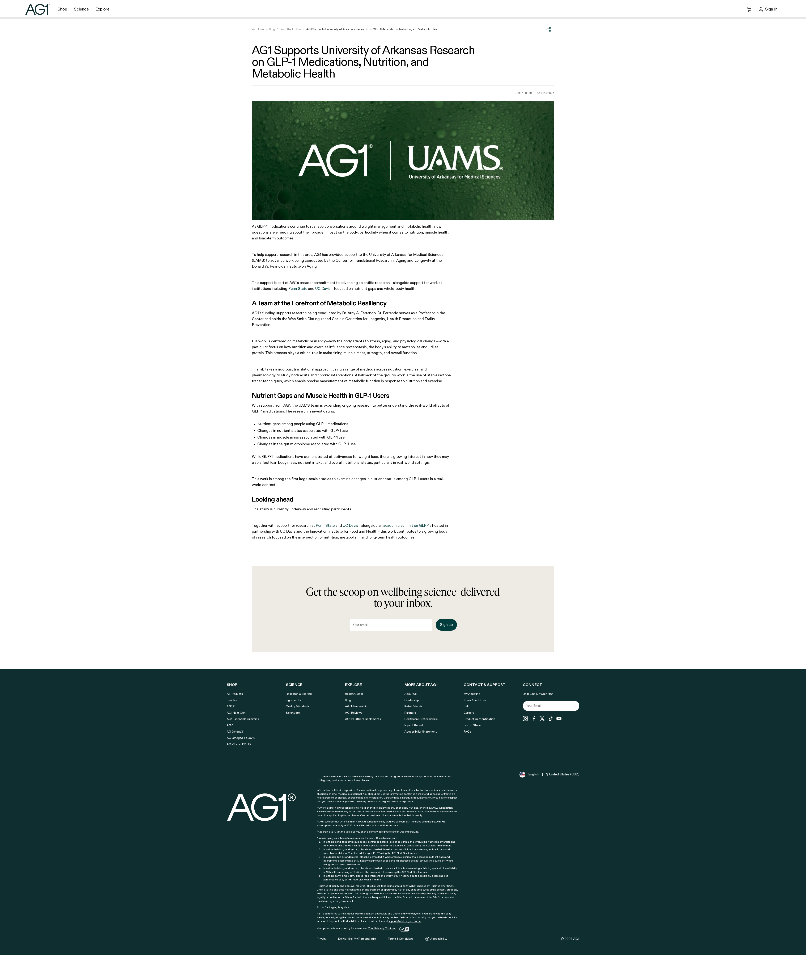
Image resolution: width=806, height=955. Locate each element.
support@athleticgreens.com (405, 921)
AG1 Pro (232, 706)
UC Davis (323, 289)
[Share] (548, 29)
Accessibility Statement (420, 731)
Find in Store (472, 725)
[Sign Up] (574, 706)
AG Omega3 (235, 731)
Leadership (411, 700)
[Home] (37, 9)
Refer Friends (413, 706)
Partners (410, 712)
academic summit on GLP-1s (407, 526)
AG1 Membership (356, 706)
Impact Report (413, 725)
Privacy (321, 938)
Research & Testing (299, 693)
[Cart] (749, 9)
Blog (272, 29)
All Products (235, 693)
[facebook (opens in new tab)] (533, 718)
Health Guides (354, 693)
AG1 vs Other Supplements (363, 719)
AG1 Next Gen (236, 712)
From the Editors (291, 29)
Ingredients (293, 700)
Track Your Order (475, 700)
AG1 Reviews (353, 712)
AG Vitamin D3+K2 (239, 744)
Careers (469, 712)
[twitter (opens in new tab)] (542, 718)
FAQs (467, 731)
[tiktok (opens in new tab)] (550, 718)
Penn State (297, 289)
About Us (410, 693)
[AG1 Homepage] (262, 807)
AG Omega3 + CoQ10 (241, 738)
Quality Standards (298, 706)
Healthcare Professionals (421, 719)
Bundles (232, 700)
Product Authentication (479, 719)
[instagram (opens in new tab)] (525, 718)
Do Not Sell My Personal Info (357, 938)
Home (260, 29)
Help (467, 706)
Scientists (293, 712)
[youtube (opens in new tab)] (558, 718)
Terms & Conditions (400, 938)
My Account (472, 693)
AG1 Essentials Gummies (243, 719)
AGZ (230, 725)
